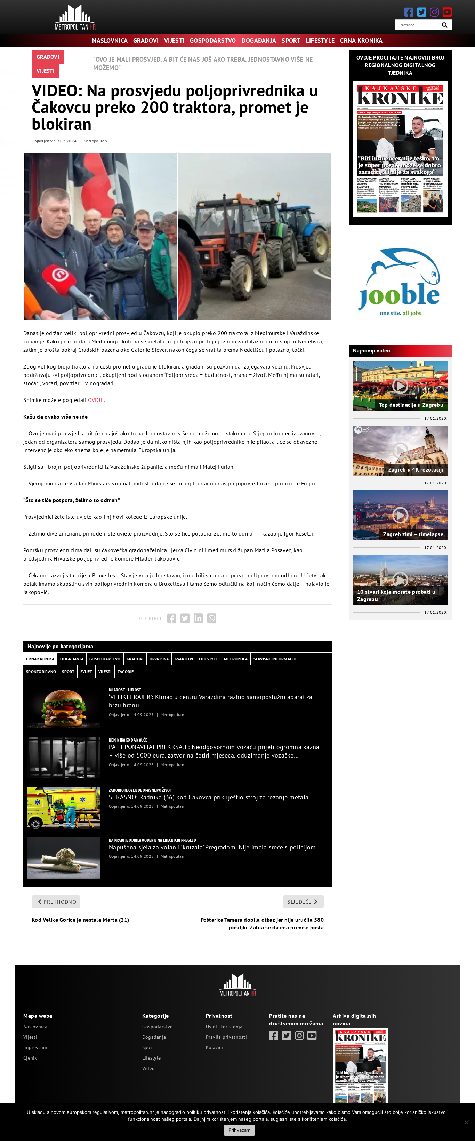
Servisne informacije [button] (275, 658)
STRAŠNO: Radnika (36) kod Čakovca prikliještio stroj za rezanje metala (208, 797)
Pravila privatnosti (226, 1037)
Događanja (259, 41)
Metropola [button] (236, 658)
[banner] (63, 707)
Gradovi (146, 41)
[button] (445, 25)
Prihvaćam (239, 1130)
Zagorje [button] (126, 671)
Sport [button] (68, 671)
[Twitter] (421, 12)
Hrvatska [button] (159, 658)
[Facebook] (408, 12)
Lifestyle (320, 41)
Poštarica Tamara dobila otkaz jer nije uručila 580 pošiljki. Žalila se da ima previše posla (262, 923)
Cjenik (30, 1058)
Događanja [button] (71, 658)
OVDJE (96, 399)
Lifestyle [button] (208, 658)
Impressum (35, 1047)
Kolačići (214, 1047)
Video (148, 1068)
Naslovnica (110, 41)
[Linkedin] (198, 618)
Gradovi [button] (135, 658)
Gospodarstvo (213, 41)
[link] (273, 1035)
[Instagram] (434, 12)
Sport (291, 41)
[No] (466, 1122)
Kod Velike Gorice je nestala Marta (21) (80, 919)
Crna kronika (361, 41)
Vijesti (174, 41)
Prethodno (59, 901)
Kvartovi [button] (184, 658)
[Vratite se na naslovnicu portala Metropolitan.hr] (74, 17)
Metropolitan (95, 140)
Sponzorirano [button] (41, 671)
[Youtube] (447, 12)
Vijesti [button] (105, 671)
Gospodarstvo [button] (104, 658)
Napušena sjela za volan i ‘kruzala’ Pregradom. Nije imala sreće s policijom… (215, 847)
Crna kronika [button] (40, 658)
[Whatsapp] (211, 618)
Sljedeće (299, 901)
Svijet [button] (86, 671)
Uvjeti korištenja (224, 1026)
